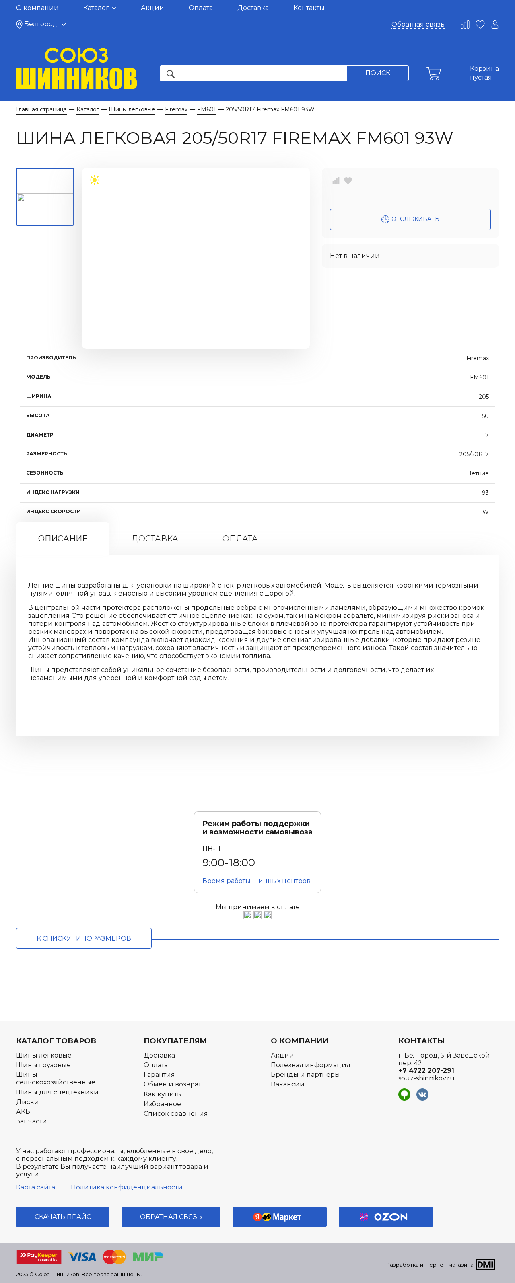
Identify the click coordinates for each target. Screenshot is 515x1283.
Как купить (162, 1094)
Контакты (309, 8)
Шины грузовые (43, 1065)
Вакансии (288, 1084)
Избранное (162, 1104)
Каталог (97, 8)
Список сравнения (176, 1113)
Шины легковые (44, 1055)
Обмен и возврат (172, 1084)
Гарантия (159, 1074)
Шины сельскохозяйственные (55, 1078)
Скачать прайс (63, 1217)
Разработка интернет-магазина (430, 1264)
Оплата (201, 8)
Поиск (377, 73)
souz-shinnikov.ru (426, 1078)
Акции (152, 8)
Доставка (253, 8)
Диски (27, 1102)
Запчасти (31, 1121)
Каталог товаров (56, 1041)
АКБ (23, 1111)
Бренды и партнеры (305, 1074)
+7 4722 (426, 1070)
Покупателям (175, 1041)
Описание (62, 538)
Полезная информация (310, 1065)
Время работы (256, 881)
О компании (37, 8)
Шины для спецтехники (57, 1092)
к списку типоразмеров (84, 938)
